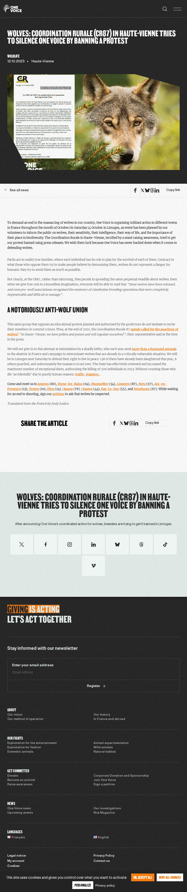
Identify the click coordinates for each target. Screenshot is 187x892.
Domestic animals (20, 752)
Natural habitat (105, 752)
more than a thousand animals (154, 349)
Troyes (34, 389)
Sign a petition (104, 784)
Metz (142, 384)
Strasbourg (142, 389)
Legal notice (16, 856)
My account (15, 861)
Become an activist (21, 780)
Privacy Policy (104, 856)
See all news (19, 190)
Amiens (43, 384)
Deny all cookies (170, 877)
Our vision (14, 715)
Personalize (83, 885)
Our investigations (107, 808)
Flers (51, 389)
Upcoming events (20, 813)
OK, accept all (142, 877)
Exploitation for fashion (24, 747)
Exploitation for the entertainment (32, 743)
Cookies (13, 866)
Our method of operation (25, 719)
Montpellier (100, 384)
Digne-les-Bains (70, 384)
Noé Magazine (104, 813)
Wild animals (103, 747)
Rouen (68, 389)
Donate (12, 776)
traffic (79, 374)
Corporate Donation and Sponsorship (121, 776)
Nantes (87, 389)
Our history (102, 715)
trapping (92, 374)
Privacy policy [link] (105, 885)
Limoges (123, 384)
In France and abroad (109, 719)
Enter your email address (33, 665)
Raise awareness (19, 784)
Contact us (102, 861)
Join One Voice (105, 780)
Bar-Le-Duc (110, 389)
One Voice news (19, 808)
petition (58, 394)
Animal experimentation (111, 743)
